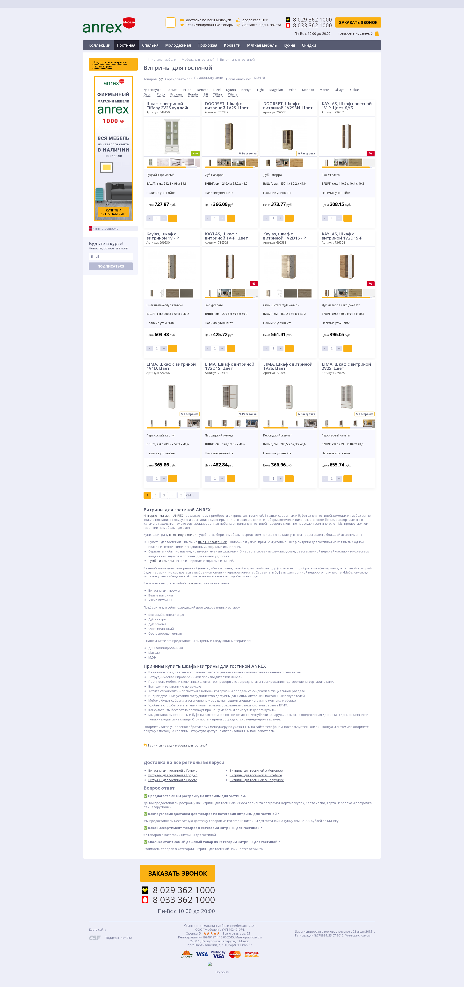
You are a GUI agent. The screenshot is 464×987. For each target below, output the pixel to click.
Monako (308, 89)
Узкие (186, 89)
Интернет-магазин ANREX (163, 515)
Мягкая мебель (262, 45)
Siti (205, 94)
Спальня (150, 45)
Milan (293, 89)
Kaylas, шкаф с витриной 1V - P (162, 236)
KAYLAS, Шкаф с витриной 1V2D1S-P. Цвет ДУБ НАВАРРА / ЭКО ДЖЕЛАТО (343, 236)
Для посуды (152, 89)
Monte (324, 89)
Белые (172, 89)
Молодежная (178, 45)
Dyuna (231, 89)
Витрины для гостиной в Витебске (256, 775)
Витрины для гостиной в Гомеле (172, 770)
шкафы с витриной (212, 542)
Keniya (246, 89)
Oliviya (340, 89)
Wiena (233, 94)
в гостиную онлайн (183, 534)
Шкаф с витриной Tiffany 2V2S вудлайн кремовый (167, 106)
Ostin (147, 94)
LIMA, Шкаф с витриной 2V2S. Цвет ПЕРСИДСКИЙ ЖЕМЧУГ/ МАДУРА (346, 366)
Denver (202, 89)
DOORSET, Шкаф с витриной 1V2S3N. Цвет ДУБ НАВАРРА (288, 106)
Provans (176, 94)
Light (260, 89)
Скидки (309, 45)
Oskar (354, 89)
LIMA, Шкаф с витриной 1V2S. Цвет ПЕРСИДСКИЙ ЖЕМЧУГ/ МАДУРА (287, 366)
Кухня (289, 45)
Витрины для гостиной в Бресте (172, 780)
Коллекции (99, 45)
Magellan (276, 89)
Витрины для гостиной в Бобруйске (257, 780)
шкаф (191, 583)
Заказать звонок (358, 22)
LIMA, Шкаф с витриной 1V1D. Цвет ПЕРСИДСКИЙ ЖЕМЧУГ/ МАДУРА (171, 366)
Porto (161, 94)
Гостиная (126, 45)
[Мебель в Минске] (145, 59)
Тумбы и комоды (161, 561)
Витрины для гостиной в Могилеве (256, 770)
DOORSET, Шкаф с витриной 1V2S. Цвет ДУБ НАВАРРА (227, 106)
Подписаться (111, 266)
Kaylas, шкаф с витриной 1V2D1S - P (284, 236)
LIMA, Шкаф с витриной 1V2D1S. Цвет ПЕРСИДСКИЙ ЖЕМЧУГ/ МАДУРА (229, 366)
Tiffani (218, 94)
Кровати (232, 45)
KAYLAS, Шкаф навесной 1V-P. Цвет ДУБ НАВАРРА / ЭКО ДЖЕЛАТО (347, 106)
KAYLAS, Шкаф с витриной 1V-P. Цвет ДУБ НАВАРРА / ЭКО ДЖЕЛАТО (226, 236)
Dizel (217, 89)
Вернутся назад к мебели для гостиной (178, 745)
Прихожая (207, 45)
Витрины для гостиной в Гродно (172, 775)
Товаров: (151, 79)
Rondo (193, 94)
